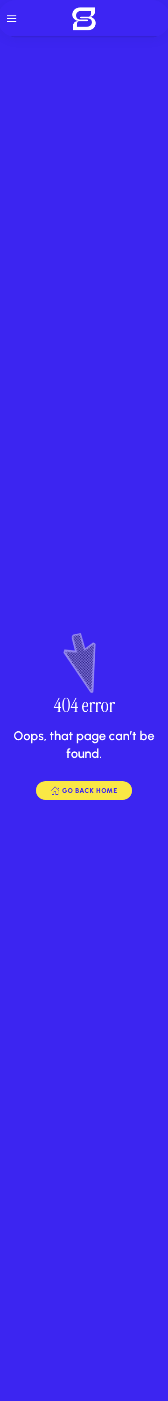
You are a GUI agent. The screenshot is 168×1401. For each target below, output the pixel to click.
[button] (11, 18)
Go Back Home (90, 790)
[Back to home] (84, 18)
